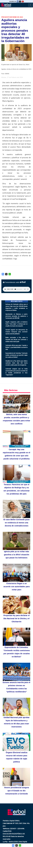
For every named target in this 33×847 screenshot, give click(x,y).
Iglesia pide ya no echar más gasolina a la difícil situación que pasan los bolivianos (16, 555)
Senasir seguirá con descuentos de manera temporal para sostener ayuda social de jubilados (16, 331)
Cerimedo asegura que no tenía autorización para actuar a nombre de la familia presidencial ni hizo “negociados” (16, 371)
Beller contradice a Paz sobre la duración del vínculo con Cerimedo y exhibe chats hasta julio (16, 339)
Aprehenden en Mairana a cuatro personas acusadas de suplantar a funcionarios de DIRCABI (16, 316)
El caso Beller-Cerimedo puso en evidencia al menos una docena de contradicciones (16, 523)
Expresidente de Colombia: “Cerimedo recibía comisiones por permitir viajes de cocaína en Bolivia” (16, 355)
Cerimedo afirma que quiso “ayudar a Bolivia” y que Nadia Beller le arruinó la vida (16, 347)
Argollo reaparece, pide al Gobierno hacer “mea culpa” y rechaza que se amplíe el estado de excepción (16, 324)
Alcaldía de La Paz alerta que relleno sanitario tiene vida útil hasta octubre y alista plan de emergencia (16, 363)
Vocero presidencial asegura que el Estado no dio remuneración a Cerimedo (16, 791)
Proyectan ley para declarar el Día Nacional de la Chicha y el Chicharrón (16, 618)
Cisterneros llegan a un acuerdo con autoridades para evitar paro (16, 586)
